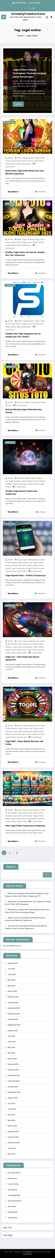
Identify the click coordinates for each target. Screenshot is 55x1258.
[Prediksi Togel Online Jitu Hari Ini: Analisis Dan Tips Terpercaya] (27, 218)
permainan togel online (33, 565)
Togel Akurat (33, 484)
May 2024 (11, 1115)
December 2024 (14, 1075)
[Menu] (3, 17)
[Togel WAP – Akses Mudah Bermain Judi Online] (27, 704)
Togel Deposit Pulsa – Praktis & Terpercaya (25, 575)
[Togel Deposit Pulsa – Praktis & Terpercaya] (27, 538)
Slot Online (12, 1206)
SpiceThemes (27, 1254)
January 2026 (13, 1002)
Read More (18, 104)
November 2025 (14, 1014)
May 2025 (11, 1047)
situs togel (7, 1235)
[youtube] (33, 8)
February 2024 (13, 1131)
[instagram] (30, 8)
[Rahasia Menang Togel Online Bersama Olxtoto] (27, 381)
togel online (38, 161)
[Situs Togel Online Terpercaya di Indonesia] (27, 788)
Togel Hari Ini (37, 83)
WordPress (29, 1252)
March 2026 (12, 991)
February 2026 (13, 997)
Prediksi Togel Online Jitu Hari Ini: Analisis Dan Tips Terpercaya (25, 253)
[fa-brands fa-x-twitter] (24, 8)
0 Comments (21, 405)
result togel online (13, 568)
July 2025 (11, 1036)
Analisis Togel (23, 478)
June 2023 (12, 1148)
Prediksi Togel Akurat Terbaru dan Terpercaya (21, 492)
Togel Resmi (21, 86)
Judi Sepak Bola (11, 366)
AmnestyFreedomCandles (30, 14)
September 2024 (14, 1092)
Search (10, 866)
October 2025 (13, 1019)
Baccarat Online (14, 1173)
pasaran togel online (14, 565)
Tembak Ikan (13, 1212)
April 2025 (11, 1053)
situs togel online (29, 568)
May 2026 (11, 980)
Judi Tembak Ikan (15, 1201)
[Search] (47, 17)
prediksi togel (20, 481)
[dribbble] (27, 8)
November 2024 (14, 1081)
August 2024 (13, 1098)
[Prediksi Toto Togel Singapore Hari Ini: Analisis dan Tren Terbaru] (27, 299)
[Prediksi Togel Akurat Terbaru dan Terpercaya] (27, 456)
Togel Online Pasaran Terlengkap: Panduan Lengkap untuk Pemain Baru (29, 73)
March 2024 (12, 1126)
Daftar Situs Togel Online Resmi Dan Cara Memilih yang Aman (24, 172)
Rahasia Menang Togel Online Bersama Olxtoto (23, 411)
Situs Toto (7, 1227)
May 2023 (11, 1154)
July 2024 (11, 1103)
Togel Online (16, 66)
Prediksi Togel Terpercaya (16, 484)
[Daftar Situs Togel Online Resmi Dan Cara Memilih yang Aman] (27, 136)
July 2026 (11, 969)
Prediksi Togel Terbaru (36, 481)
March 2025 (12, 1059)
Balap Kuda (12, 1178)
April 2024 (11, 1120)
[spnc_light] (52, 17)
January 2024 (13, 1137)
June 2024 (12, 1109)
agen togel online (25, 560)
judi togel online (36, 562)
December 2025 (14, 1008)
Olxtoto (21, 402)
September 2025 (14, 1025)
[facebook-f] (21, 8)
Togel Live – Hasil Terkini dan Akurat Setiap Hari (22, 658)
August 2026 (13, 963)
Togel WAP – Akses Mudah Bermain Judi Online (24, 742)
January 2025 (13, 1070)
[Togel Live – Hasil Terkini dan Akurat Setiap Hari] (27, 619)
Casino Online (13, 1184)
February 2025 (13, 1064)
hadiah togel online (19, 562)
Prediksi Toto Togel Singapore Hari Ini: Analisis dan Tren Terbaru (23, 335)
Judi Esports (12, 1190)
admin (17, 81)
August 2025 (13, 1030)
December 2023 (14, 1143)
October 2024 (13, 1087)
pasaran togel (33, 158)
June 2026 (12, 974)
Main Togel (36, 81)
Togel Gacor (28, 83)
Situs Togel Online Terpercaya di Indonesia (25, 825)
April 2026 (11, 986)
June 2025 (12, 1042)
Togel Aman (20, 83)
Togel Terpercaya (31, 86)
